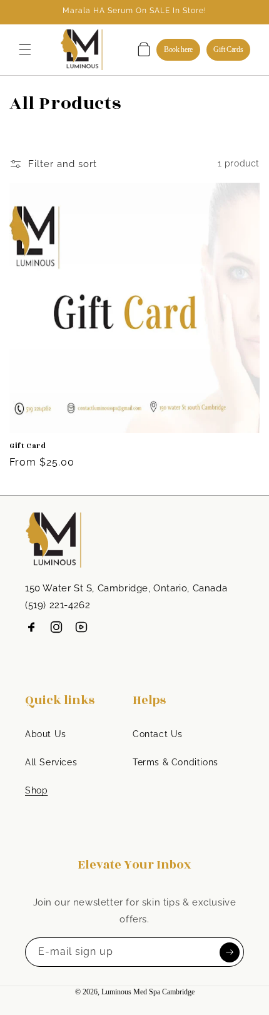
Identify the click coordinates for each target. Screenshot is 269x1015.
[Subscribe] (229, 952)
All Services (51, 762)
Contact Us (158, 734)
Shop (36, 790)
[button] (25, 49)
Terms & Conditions (175, 762)
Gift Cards (228, 49)
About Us (45, 734)
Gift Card (27, 446)
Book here (178, 49)
